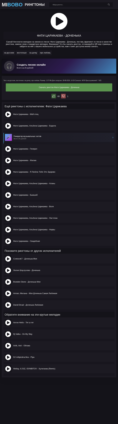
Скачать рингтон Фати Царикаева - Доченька (59, 87)
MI (12, 4)
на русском (9, 53)
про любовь (45, 53)
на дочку (33, 53)
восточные (22, 53)
